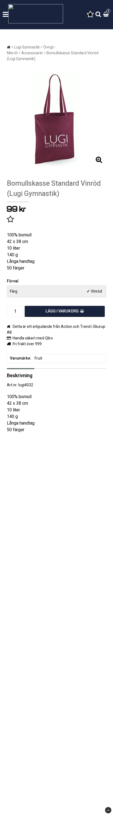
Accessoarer (32, 53)
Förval (12, 281)
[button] (90, 14)
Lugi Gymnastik (27, 47)
